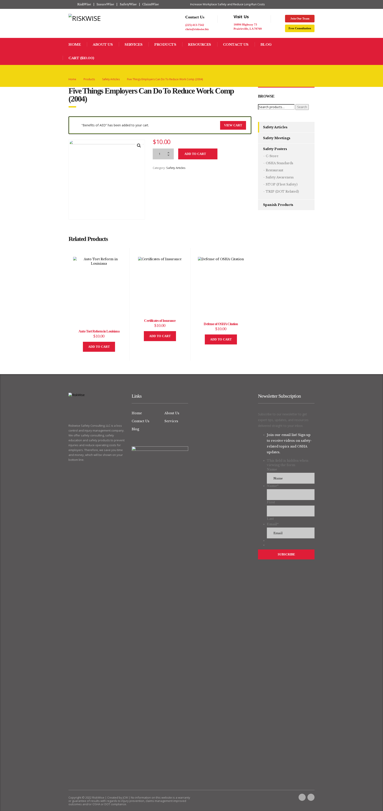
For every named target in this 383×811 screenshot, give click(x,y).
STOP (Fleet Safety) (281, 184)
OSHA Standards (279, 163)
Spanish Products (278, 205)
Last (270, 519)
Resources (199, 44)
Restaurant (274, 170)
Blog (266, 44)
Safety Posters (275, 149)
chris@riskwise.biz (197, 29)
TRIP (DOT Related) (282, 191)
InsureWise (105, 4)
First (271, 502)
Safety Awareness (280, 177)
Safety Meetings (276, 138)
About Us (103, 44)
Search (302, 107)
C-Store (272, 156)
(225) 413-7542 (194, 25)
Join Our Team (299, 18)
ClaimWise (150, 4)
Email (273, 524)
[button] (139, 146)
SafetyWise (128, 4)
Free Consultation (300, 28)
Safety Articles (176, 168)
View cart (233, 125)
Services (133, 44)
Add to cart (195, 154)
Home (74, 44)
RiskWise (84, 4)
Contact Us (235, 44)
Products (165, 44)
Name (272, 469)
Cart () (81, 58)
